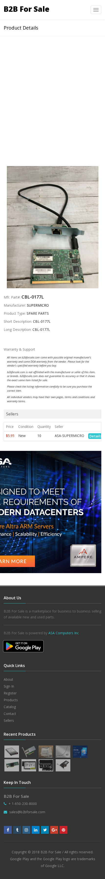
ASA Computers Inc (63, 633)
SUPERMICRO (38, 305)
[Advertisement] (52, 91)
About (8, 679)
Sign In (9, 686)
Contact (10, 713)
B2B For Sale (26, 9)
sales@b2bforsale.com (27, 812)
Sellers (9, 720)
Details (95, 436)
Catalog (10, 706)
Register (10, 693)
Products (11, 700)
